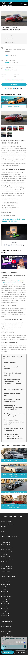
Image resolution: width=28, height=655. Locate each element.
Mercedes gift (6, 603)
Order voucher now (14, 106)
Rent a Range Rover (7, 568)
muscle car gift (6, 613)
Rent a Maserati (6, 571)
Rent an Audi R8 (6, 542)
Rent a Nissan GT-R (7, 566)
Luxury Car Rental (7, 629)
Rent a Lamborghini (7, 551)
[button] (2, 652)
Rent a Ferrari (6, 554)
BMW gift (5, 589)
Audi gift (4, 586)
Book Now (14, 84)
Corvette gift (5, 591)
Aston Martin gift (6, 584)
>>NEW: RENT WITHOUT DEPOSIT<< (14, 80)
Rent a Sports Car (7, 626)
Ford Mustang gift (7, 596)
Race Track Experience (8, 636)
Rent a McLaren (6, 564)
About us (5, 529)
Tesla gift (5, 611)
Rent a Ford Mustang (7, 559)
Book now (6, 647)
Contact (4, 526)
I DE (22, 3)
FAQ (4, 531)
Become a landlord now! (8, 524)
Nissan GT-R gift (6, 606)
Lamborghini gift (6, 599)
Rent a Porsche (6, 549)
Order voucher (20, 652)
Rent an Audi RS (6, 544)
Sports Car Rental (7, 521)
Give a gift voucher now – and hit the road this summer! (14, 1)
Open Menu (25, 3)
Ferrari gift (5, 594)
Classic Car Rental (7, 631)
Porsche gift (5, 608)
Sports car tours (6, 582)
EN (20, 3)
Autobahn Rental (6, 633)
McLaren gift (5, 601)
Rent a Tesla (5, 561)
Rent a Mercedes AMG (8, 547)
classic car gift (6, 615)
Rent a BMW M (6, 556)
